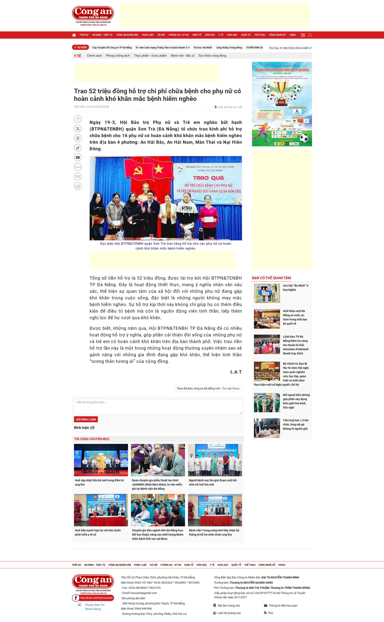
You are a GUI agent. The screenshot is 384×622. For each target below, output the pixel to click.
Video (293, 35)
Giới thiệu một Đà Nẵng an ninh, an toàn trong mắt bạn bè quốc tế (295, 317)
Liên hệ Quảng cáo (229, 613)
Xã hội (161, 35)
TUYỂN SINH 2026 (237, 47)
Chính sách (94, 55)
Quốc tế (245, 35)
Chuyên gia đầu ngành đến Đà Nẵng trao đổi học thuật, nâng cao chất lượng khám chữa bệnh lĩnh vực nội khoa (157, 534)
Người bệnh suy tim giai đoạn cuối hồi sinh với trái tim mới (213, 482)
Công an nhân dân (127, 35)
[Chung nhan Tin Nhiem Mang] (93, 607)
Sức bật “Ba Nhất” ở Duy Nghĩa (295, 287)
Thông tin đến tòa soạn (283, 605)
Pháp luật (148, 35)
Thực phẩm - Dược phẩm (150, 55)
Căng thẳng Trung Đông (210, 47)
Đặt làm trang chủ (229, 605)
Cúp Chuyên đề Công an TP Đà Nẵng (93, 47)
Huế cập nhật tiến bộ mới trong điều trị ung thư (99, 482)
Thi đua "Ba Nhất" (184, 47)
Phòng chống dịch (118, 55)
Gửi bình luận (86, 419)
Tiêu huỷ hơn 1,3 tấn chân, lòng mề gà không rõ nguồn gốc (296, 424)
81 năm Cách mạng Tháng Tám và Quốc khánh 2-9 (144, 47)
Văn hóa (210, 35)
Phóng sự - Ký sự (179, 35)
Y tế (221, 35)
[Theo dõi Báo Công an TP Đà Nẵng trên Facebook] (93, 598)
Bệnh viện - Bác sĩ (182, 55)
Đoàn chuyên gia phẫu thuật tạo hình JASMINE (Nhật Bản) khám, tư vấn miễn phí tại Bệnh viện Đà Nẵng (157, 484)
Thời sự (84, 35)
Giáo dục (232, 35)
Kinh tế (197, 35)
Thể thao (259, 35)
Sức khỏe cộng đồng (212, 55)
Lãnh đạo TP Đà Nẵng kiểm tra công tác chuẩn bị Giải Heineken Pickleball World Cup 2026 (295, 345)
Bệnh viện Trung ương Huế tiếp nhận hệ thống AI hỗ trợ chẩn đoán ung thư (214, 532)
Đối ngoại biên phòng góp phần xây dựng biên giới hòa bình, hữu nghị (296, 401)
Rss (270, 612)
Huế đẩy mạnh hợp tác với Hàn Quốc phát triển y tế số (98, 532)
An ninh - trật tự (102, 35)
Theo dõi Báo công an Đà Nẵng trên (199, 388)
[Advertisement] (215, 15)
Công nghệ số (277, 35)
